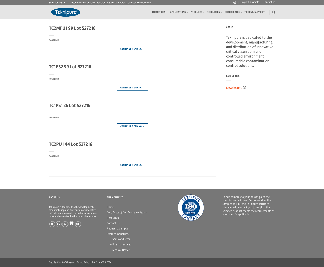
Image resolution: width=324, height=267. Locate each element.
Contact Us (269, 2)
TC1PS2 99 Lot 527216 (70, 67)
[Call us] (65, 224)
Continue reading (132, 49)
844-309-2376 (57, 2)
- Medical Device (120, 250)
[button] (234, 2)
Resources (213, 12)
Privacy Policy (83, 262)
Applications (178, 12)
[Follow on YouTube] (78, 224)
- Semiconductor (120, 239)
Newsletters (234, 88)
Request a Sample (250, 2)
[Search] (273, 12)
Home (110, 207)
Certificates (232, 12)
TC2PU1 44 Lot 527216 (70, 144)
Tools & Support (255, 12)
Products (196, 12)
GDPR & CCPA (105, 262)
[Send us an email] (59, 224)
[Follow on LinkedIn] (71, 224)
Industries (158, 12)
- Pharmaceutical (120, 244)
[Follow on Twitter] (52, 224)
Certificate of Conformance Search (127, 212)
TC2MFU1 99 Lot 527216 (72, 28)
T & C (94, 262)
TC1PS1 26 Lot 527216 (69, 105)
